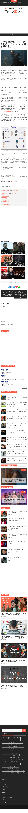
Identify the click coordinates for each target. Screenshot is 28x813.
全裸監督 (4, 768)
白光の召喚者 (14, 193)
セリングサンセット (7, 755)
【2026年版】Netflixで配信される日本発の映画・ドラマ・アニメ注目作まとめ (14, 660)
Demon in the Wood (6, 202)
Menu (14, 35)
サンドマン (21, 746)
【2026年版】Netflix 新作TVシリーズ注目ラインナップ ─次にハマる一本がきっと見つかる (13, 685)
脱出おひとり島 (14, 772)
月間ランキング (14, 770)
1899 (3, 737)
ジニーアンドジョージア (8, 750)
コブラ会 (4, 746)
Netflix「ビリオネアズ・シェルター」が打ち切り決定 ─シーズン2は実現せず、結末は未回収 (17, 411)
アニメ (18, 737)
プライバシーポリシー (7, 797)
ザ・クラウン (12, 748)
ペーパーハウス (6, 761)
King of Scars (4, 197)
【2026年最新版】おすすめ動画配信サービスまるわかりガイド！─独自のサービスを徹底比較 (14, 637)
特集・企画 (5, 789)
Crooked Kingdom (5, 196)
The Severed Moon (6, 204)
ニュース (5, 282)
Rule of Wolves (5, 198)
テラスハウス (5, 757)
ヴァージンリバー (13, 766)
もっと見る (24, 388)
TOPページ (5, 782)
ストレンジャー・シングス (8, 753)
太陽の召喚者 (15, 190)
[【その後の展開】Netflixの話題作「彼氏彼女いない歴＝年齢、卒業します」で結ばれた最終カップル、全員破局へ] (3, 404)
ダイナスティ (16, 755)
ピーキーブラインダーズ (8, 759)
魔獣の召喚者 (14, 192)
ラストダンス (14, 761)
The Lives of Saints (5, 201)
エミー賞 (4, 744)
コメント (3, 306)
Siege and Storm (5, 192)
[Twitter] (13, 5)
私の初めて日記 (6, 772)
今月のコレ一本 (22, 766)
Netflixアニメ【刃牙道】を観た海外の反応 (14, 500)
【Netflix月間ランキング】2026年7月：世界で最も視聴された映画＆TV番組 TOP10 (13, 614)
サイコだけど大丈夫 (12, 746)
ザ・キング (5, 748)
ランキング (5, 787)
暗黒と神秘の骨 (13, 282)
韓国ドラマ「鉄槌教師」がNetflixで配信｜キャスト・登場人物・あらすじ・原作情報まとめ (17, 439)
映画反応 (17, 768)
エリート (10, 744)
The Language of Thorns (6, 200)
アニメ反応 (5, 740)
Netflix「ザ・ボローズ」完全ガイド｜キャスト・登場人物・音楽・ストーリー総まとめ (17, 432)
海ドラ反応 (21, 770)
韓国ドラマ (5, 774)
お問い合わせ (5, 796)
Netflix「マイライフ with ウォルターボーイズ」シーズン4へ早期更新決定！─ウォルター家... (16, 446)
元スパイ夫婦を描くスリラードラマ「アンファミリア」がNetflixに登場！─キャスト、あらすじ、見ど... (17, 425)
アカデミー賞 (12, 737)
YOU (7, 737)
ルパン (22, 764)
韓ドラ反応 (21, 772)
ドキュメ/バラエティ (14, 757)
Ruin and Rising (5, 193)
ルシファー (17, 764)
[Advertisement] (14, 23)
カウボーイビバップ (18, 744)
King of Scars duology (14, 114)
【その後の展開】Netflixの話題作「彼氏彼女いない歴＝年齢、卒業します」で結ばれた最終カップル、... (17, 404)
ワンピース (5, 766)
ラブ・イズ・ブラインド (8, 764)
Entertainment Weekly (6, 111)
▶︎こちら (13, 181)
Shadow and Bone (5, 190)
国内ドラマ (10, 768)
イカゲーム (5, 742)
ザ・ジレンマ (19, 748)
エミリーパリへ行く (21, 742)
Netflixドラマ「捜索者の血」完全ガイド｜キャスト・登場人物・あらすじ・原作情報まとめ (17, 397)
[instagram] (15, 5)
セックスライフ (19, 753)
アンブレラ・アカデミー (14, 740)
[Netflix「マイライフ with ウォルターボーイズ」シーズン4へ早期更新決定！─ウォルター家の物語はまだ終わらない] (3, 446)
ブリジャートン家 (19, 759)
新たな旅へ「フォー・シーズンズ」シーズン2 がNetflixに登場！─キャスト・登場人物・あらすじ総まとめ (14, 480)
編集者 (9, 47)
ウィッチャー (12, 742)
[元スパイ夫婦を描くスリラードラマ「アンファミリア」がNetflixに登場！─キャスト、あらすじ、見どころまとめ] (3, 425)
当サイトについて (7, 799)
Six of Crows (4, 194)
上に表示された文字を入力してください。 (11, 324)
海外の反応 (5, 786)
